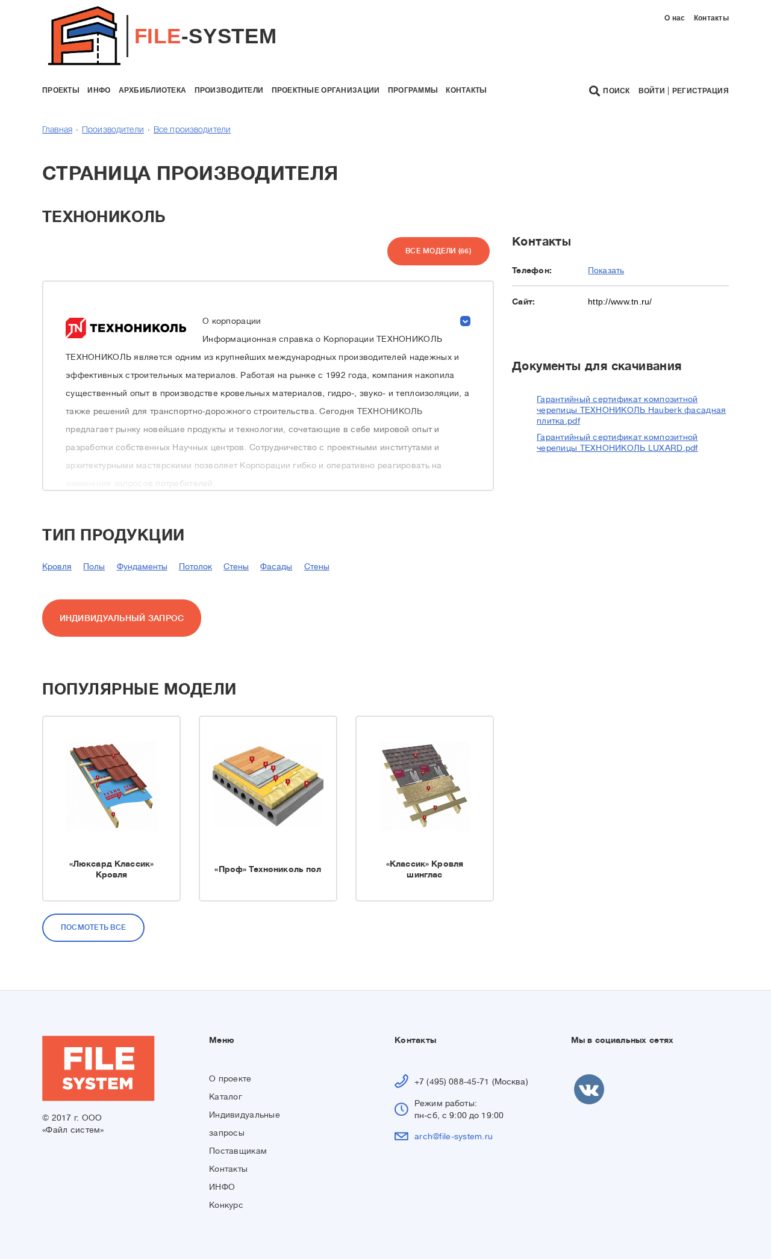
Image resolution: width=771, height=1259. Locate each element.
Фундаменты (142, 566)
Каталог (225, 1096)
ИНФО (222, 1187)
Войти (651, 91)
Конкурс (226, 1205)
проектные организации (326, 90)
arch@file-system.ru (453, 1136)
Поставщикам (238, 1150)
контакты (466, 90)
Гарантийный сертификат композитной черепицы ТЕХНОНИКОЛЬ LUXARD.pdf (617, 442)
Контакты (711, 18)
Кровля (57, 566)
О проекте (230, 1078)
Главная (57, 130)
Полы (94, 566)
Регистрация (700, 91)
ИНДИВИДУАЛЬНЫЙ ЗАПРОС (122, 618)
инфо (98, 90)
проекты (61, 90)
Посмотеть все (93, 927)
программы (413, 90)
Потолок (195, 566)
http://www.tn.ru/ (620, 301)
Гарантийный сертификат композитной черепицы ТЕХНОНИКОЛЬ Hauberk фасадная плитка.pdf (631, 409)
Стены (236, 566)
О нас (674, 18)
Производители (113, 130)
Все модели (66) (438, 251)
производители (229, 90)
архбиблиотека (153, 90)
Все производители (192, 130)
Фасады (276, 566)
